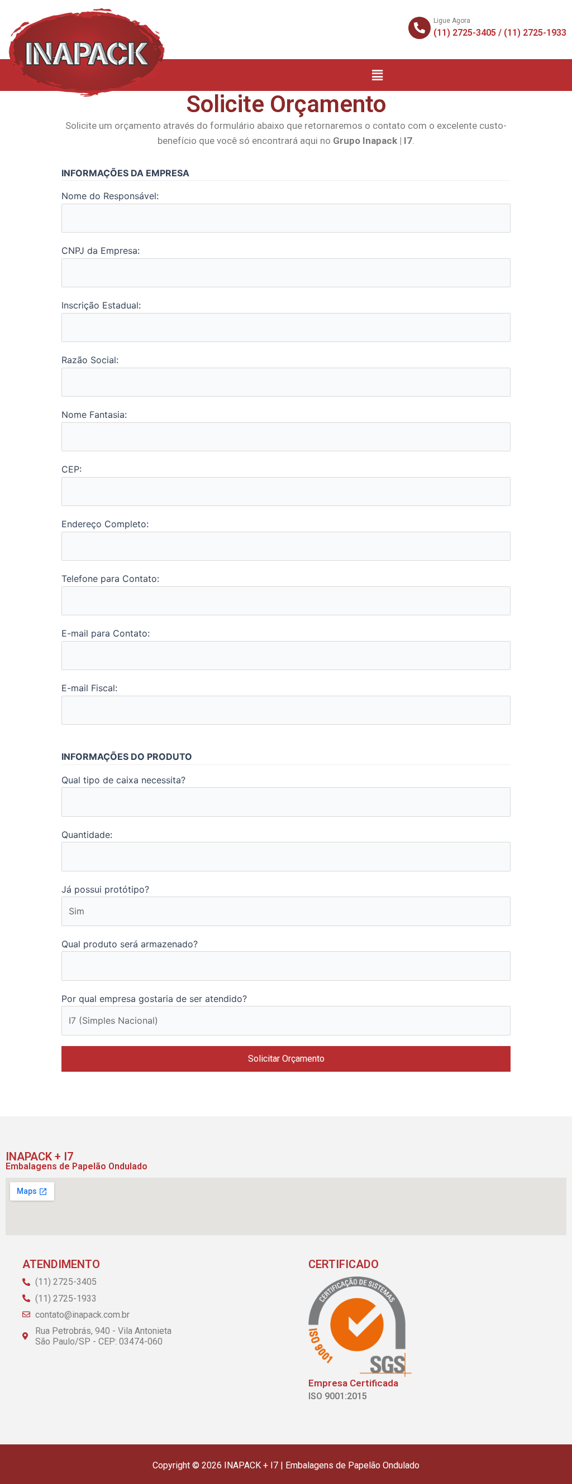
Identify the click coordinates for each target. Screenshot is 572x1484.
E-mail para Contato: (105, 633)
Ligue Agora (451, 21)
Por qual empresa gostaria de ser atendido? (154, 998)
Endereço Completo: (105, 523)
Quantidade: (86, 834)
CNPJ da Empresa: (100, 250)
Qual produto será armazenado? (129, 944)
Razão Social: (89, 359)
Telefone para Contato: (110, 578)
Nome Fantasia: (94, 414)
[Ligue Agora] (419, 28)
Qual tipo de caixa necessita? (123, 780)
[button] (377, 75)
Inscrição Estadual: (101, 305)
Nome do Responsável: (110, 195)
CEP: (71, 469)
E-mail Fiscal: (89, 687)
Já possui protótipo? (105, 889)
